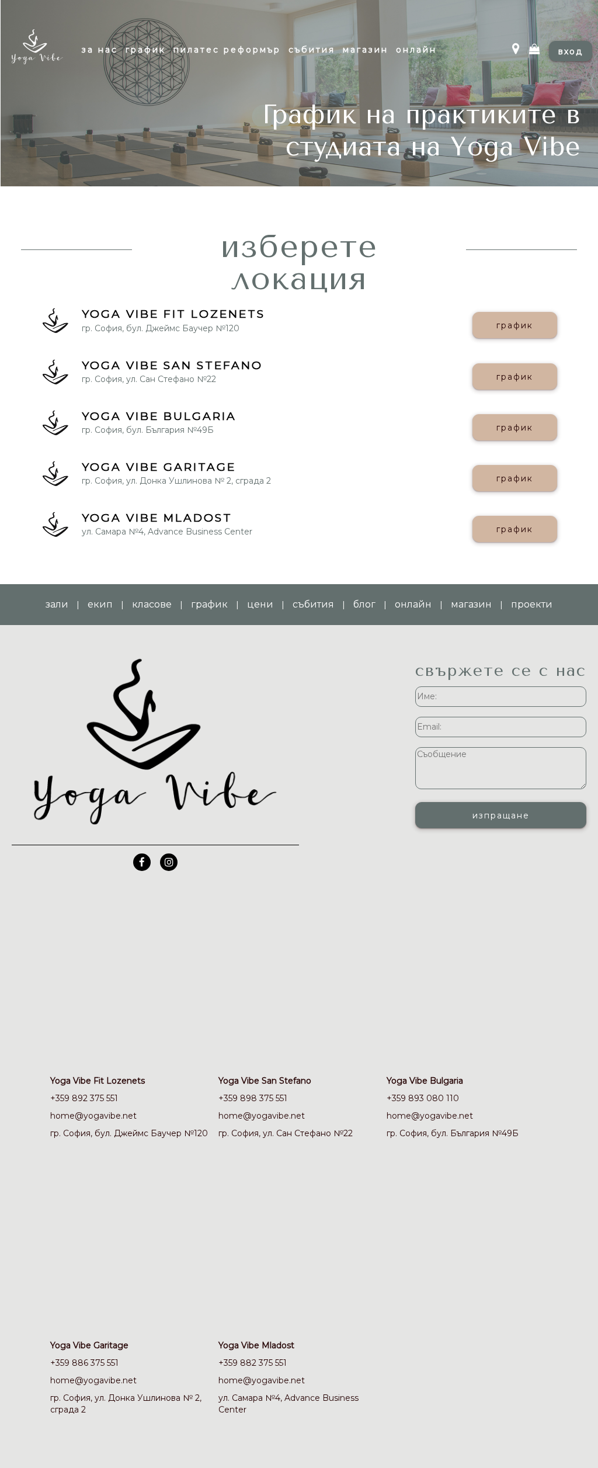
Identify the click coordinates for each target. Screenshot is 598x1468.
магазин (471, 604)
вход (570, 51)
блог (364, 604)
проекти (531, 604)
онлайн (413, 604)
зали (57, 604)
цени (260, 604)
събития (313, 604)
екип (100, 604)
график (514, 325)
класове (152, 604)
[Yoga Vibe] (50, 54)
